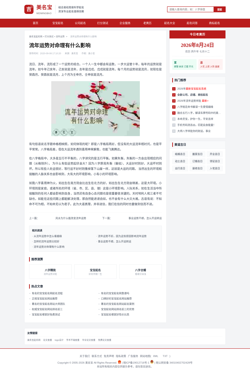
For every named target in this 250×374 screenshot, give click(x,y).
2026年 (191, 88)
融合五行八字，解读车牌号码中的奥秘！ (200, 112)
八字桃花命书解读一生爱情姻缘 (195, 106)
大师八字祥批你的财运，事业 (194, 130)
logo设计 (59, 340)
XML (155, 356)
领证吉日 (215, 161)
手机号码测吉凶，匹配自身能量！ (196, 124)
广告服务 (133, 356)
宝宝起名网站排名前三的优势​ (116, 309)
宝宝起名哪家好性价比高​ (113, 314)
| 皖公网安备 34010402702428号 (173, 362)
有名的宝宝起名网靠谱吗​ (113, 293)
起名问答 (192, 23)
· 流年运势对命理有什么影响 (48, 246)
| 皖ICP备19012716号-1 (136, 362)
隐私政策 (121, 356)
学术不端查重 (72, 340)
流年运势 (60, 36)
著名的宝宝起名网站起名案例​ (116, 303)
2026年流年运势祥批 (192, 100)
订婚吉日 (197, 161)
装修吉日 (197, 168)
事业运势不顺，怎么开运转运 (145, 218)
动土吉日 (180, 161)
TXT (165, 356)
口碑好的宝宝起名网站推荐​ (115, 298)
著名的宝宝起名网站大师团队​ (47, 303)
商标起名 (214, 23)
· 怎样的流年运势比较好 (45, 241)
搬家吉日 (197, 154)
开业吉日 (215, 154)
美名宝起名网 (35, 36)
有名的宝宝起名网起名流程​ (46, 293)
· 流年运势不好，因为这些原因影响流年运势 (121, 236)
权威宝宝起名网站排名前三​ (46, 309)
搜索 (219, 9)
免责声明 (109, 356)
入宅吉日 (215, 168)
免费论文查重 (104, 340)
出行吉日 (180, 168)
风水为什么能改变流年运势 (70, 218)
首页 (35, 23)
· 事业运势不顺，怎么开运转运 (113, 241)
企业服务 (125, 23)
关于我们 (85, 356)
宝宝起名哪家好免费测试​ (44, 314)
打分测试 (102, 23)
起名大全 (169, 23)
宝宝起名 (57, 23)
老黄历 (147, 23)
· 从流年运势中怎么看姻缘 (47, 236)
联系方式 (97, 356)
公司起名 (80, 23)
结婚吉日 (180, 154)
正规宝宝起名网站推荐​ (43, 298)
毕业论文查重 (88, 340)
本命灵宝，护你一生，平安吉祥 (195, 118)
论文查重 (47, 340)
